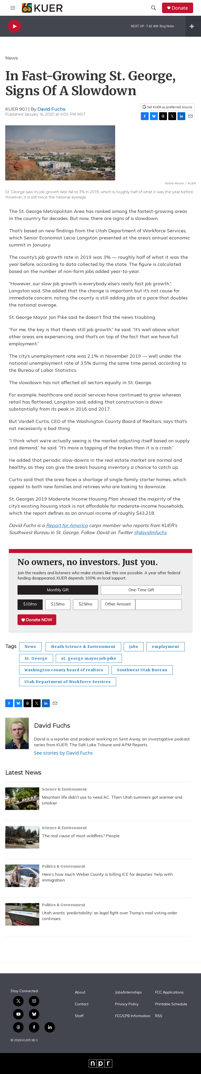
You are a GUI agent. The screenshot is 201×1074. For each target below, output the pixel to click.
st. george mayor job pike (88, 658)
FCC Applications (169, 992)
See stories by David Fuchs (63, 753)
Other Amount (118, 604)
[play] (14, 26)
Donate (180, 8)
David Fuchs (51, 109)
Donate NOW (38, 619)
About (80, 992)
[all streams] (193, 26)
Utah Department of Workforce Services (68, 681)
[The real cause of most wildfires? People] (22, 837)
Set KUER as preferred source (169, 107)
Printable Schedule (171, 1004)
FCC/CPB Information (132, 1016)
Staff (79, 1016)
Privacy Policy (126, 1004)
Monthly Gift (58, 589)
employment (165, 646)
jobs (133, 646)
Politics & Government (63, 866)
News (11, 58)
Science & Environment (64, 789)
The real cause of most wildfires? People (81, 835)
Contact (81, 1004)
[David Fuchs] (17, 733)
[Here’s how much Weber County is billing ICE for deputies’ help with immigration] (22, 875)
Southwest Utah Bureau (142, 670)
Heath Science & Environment (83, 646)
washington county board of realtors (64, 670)
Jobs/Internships (128, 992)
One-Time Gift (141, 589)
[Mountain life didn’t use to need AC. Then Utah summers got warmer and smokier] (22, 798)
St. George (36, 658)
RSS (158, 1016)
